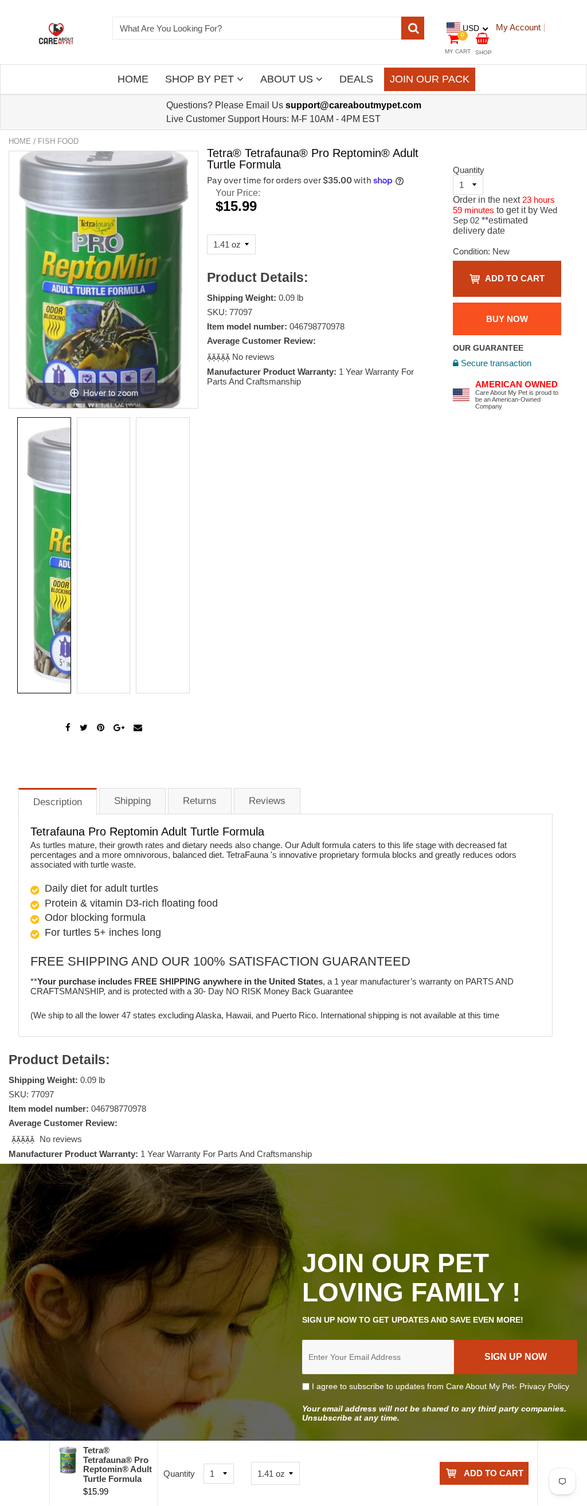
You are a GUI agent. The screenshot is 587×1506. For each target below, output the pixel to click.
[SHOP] (482, 37)
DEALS (356, 79)
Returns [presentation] (200, 800)
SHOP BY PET (201, 79)
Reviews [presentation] (267, 800)
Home (20, 141)
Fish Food (58, 141)
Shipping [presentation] (132, 800)
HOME (133, 79)
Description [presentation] (57, 802)
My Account (518, 27)
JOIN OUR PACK (429, 79)
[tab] (57, 801)
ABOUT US (288, 79)
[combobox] (257, 28)
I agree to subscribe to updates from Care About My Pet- (439, 1386)
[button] (219, 357)
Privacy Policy (544, 1386)
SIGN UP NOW (515, 1357)
